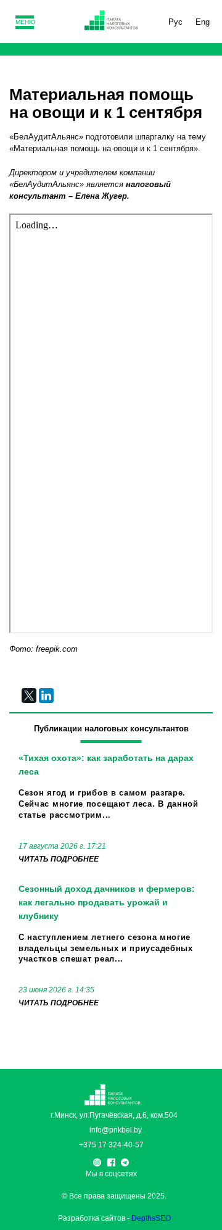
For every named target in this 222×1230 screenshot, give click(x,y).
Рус (175, 22)
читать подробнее (58, 859)
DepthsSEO (151, 1218)
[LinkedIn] (46, 695)
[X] (29, 695)
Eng (202, 22)
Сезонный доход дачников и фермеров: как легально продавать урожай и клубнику (106, 902)
